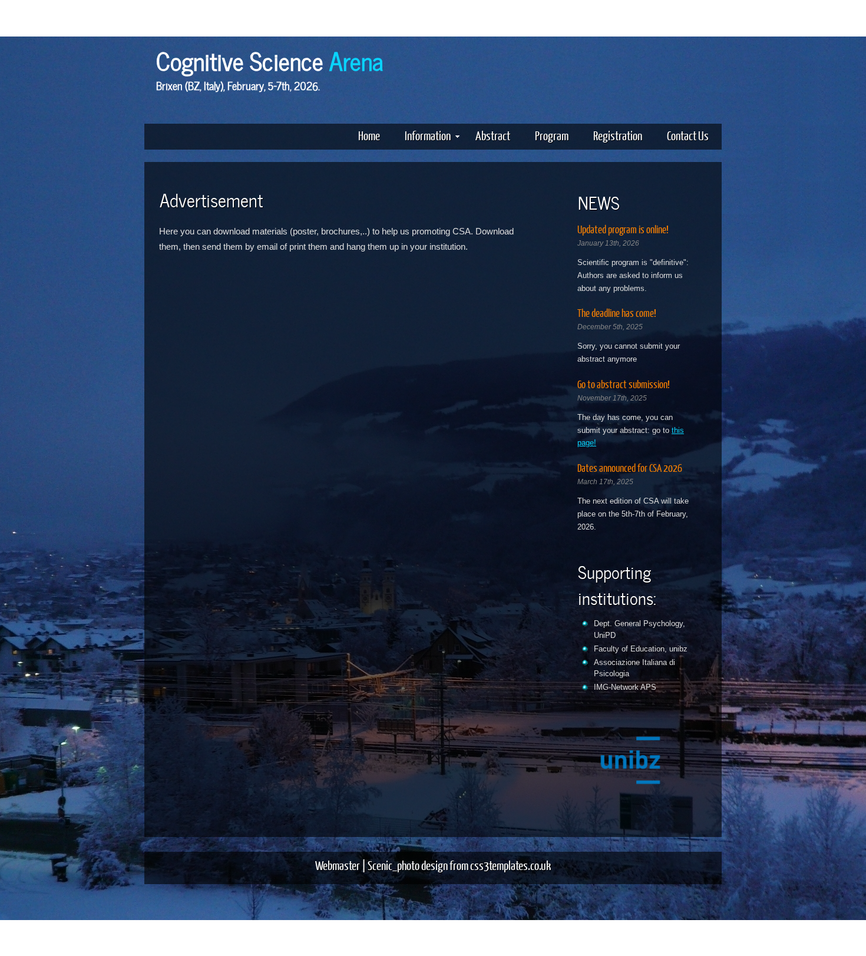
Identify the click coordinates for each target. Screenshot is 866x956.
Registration (617, 135)
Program (551, 135)
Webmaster (337, 865)
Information (428, 135)
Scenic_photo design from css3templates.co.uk (459, 865)
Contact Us (688, 135)
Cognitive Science (270, 59)
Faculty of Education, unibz (640, 648)
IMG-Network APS (625, 687)
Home (369, 135)
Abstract (492, 135)
